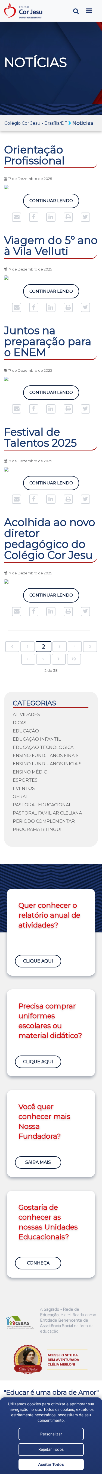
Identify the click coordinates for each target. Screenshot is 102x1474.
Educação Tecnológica (43, 747)
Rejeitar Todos (51, 1449)
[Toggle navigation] (89, 10)
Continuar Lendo (51, 200)
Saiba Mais (38, 1162)
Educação (26, 731)
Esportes (25, 780)
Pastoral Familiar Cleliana (47, 813)
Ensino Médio (30, 772)
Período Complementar (44, 821)
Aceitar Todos (51, 1464)
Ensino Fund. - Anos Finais (46, 755)
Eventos (24, 788)
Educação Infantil (37, 739)
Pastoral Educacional (42, 804)
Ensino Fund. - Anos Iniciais (47, 763)
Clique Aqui (38, 961)
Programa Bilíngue (38, 829)
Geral (20, 796)
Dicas (19, 722)
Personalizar (51, 1434)
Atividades (26, 714)
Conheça (38, 1263)
